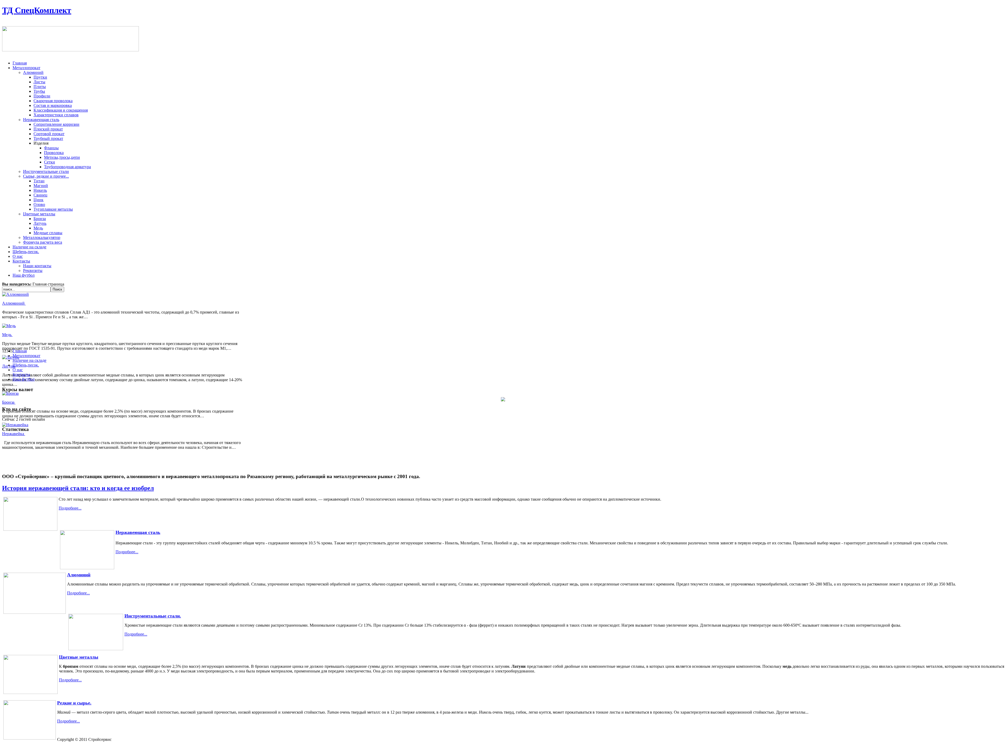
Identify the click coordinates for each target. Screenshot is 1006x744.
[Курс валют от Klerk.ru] (503, 400)
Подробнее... (70, 508)
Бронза (8, 402)
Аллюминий (14, 303)
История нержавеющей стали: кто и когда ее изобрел (78, 488)
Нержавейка (13, 433)
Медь (7, 334)
